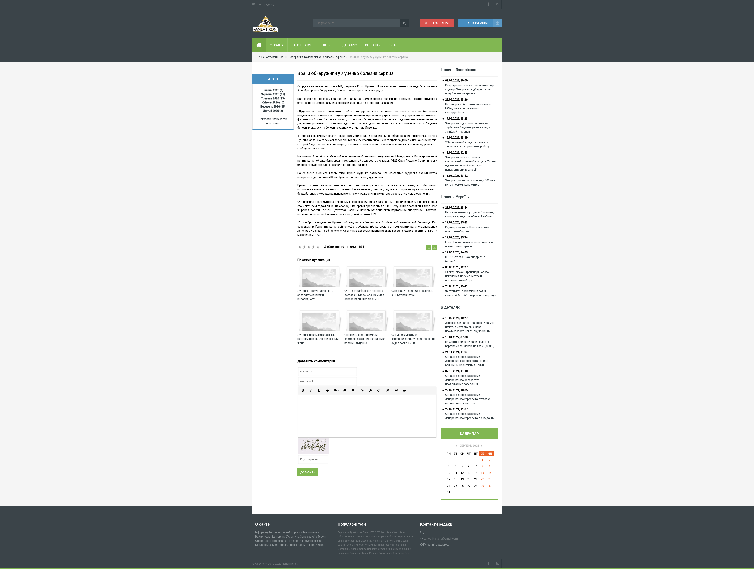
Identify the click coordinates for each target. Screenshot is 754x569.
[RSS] (497, 4)
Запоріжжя (386, 532)
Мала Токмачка (356, 536)
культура (370, 544)
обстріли (343, 549)
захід (397, 540)
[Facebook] (488, 4)
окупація (353, 549)
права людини (402, 549)
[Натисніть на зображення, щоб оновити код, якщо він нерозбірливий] (313, 445)
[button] (302, 390)
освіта (363, 549)
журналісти (377, 540)
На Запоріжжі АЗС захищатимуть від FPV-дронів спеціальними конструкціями (468, 108)
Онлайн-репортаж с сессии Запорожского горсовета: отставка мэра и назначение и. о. (467, 399)
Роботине (392, 536)
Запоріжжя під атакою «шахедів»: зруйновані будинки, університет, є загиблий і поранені (467, 127)
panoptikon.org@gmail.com (441, 538)
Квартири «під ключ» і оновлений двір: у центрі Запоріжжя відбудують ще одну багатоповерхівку (470, 89)
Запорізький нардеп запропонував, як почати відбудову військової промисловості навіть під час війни (469, 327)
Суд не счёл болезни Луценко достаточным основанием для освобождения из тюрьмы (364, 295)
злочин (342, 544)
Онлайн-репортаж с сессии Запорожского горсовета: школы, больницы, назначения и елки (466, 361)
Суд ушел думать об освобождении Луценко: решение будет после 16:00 (413, 339)
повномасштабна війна (380, 549)
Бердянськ (344, 532)
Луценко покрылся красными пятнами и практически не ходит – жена (319, 339)
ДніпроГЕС (368, 532)
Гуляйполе (356, 532)
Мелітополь (372, 536)
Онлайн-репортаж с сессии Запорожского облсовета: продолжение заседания (462, 380)
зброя (404, 540)
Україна (402, 536)
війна (341, 540)
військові (350, 540)
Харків (410, 536)
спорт (401, 553)
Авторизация (477, 23)
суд (407, 553)
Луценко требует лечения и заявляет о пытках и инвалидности (315, 295)
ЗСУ (377, 532)
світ (395, 553)
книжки (360, 544)
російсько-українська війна (353, 553)
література (388, 544)
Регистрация (439, 23)
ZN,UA (319, 234)
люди (378, 544)
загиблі (389, 540)
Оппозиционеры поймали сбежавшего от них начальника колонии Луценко (364, 339)
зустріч (351, 544)
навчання (400, 544)
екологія (366, 540)
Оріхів (382, 536)
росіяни (373, 553)
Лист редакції (266, 4)
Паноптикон (289, 563)
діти (358, 540)
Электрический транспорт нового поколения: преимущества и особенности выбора (467, 276)
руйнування (385, 553)
